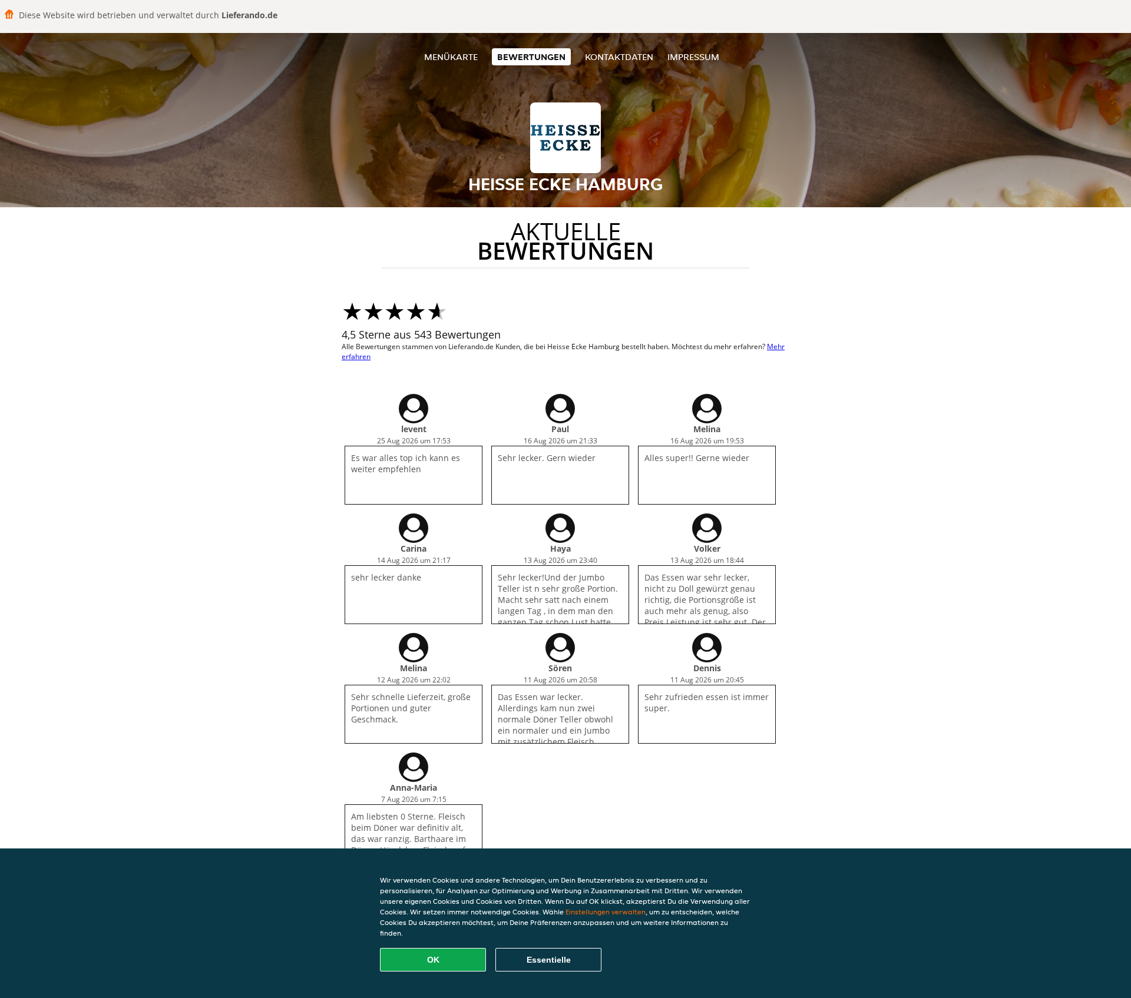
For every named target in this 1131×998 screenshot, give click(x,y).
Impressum (693, 57)
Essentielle (549, 959)
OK (433, 959)
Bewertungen (531, 57)
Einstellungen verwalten (606, 911)
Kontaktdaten (619, 57)
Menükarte (451, 57)
